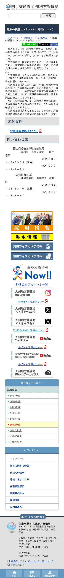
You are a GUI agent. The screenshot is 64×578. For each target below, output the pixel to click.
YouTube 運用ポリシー (30, 347)
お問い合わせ (17, 564)
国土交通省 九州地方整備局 (32, 7)
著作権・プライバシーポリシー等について (32, 561)
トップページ (14, 573)
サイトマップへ (50, 573)
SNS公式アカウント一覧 (31, 284)
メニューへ (32, 573)
